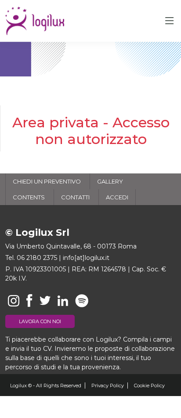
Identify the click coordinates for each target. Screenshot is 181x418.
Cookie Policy (149, 385)
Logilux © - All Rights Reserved (45, 385)
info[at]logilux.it (86, 258)
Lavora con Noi (40, 321)
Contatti (75, 197)
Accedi (117, 197)
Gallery (110, 181)
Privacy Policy (107, 385)
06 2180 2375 (37, 258)
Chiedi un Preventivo (47, 181)
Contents (29, 197)
